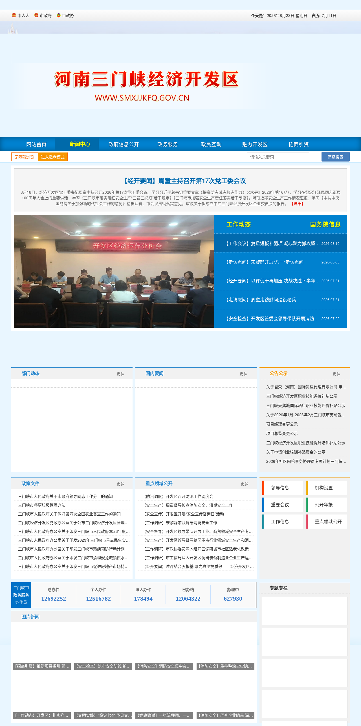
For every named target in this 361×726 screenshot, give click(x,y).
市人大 (23, 15)
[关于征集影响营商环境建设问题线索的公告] (69, 347)
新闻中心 (80, 144)
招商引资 (299, 144)
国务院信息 (325, 224)
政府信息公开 (124, 144)
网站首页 (36, 144)
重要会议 (280, 504)
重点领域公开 (159, 483)
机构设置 (324, 487)
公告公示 (279, 373)
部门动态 (30, 373)
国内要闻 (155, 373)
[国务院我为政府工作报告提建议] (183, 347)
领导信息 (280, 487)
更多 (120, 373)
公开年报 (324, 504)
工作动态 (238, 224)
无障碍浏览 (24, 157)
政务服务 (167, 144)
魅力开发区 (255, 144)
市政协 (68, 15)
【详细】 (297, 203)
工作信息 (280, 521)
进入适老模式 (53, 157)
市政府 (46, 15)
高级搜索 (336, 157)
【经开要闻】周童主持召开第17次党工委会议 (183, 180)
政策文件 (30, 483)
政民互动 (211, 144)
